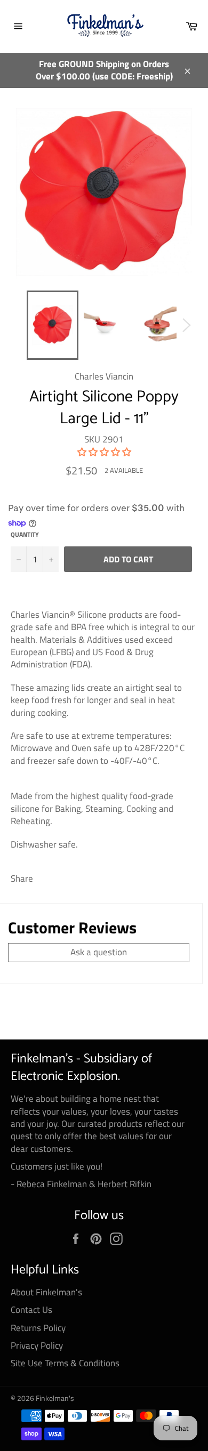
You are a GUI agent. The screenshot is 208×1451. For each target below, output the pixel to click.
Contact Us (31, 1310)
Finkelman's (55, 1398)
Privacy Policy (37, 1345)
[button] (104, 452)
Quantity (25, 534)
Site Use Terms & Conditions (65, 1363)
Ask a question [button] (98, 952)
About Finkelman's (46, 1292)
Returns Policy (38, 1328)
